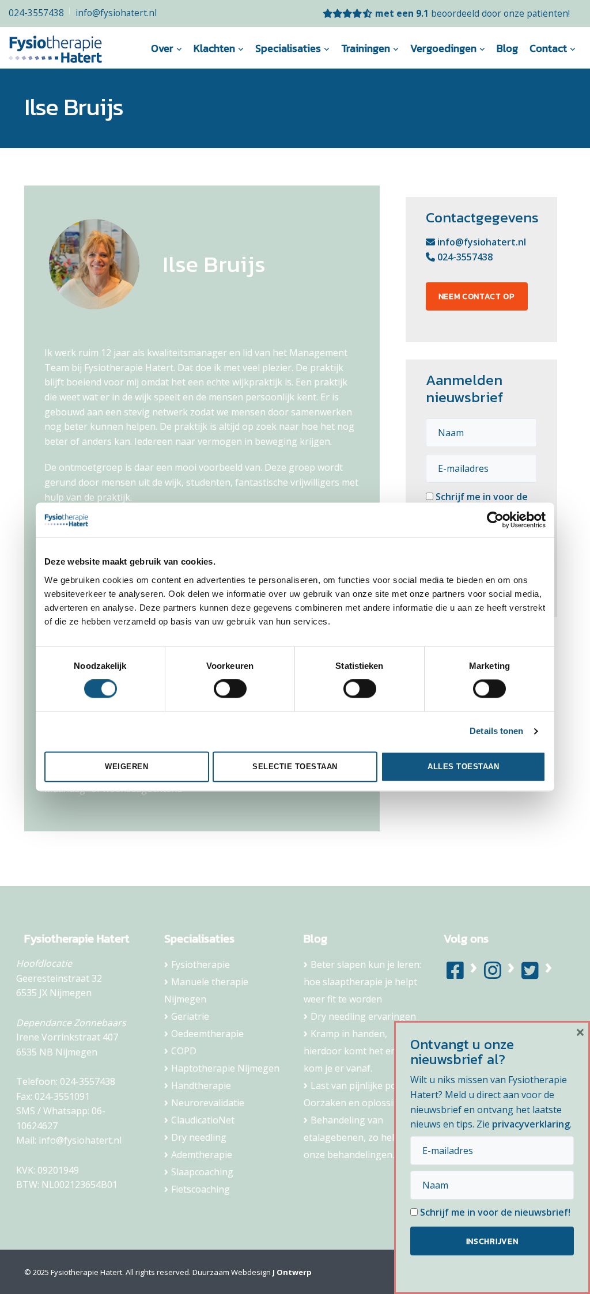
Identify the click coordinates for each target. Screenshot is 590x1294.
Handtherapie (201, 1085)
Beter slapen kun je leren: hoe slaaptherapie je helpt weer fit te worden (362, 981)
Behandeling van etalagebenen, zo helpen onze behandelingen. (357, 1137)
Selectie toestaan (295, 766)
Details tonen (496, 731)
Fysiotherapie (200, 964)
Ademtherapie (201, 1154)
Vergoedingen (443, 48)
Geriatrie (190, 1016)
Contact (548, 48)
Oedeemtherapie (207, 1033)
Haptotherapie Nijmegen (225, 1068)
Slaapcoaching (202, 1172)
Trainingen (365, 48)
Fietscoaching (200, 1189)
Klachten (214, 48)
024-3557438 (36, 12)
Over (162, 48)
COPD (183, 1051)
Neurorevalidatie (207, 1102)
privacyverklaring (531, 1124)
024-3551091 (62, 1096)
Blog (507, 48)
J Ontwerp (292, 1272)
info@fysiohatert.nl (116, 12)
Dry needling (198, 1137)
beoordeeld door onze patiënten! (472, 13)
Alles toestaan (463, 766)
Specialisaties (288, 48)
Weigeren (126, 766)
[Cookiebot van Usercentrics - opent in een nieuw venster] (495, 519)
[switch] (230, 689)
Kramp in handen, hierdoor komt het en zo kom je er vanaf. (356, 1050)
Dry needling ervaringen (363, 1016)
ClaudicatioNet (203, 1120)
